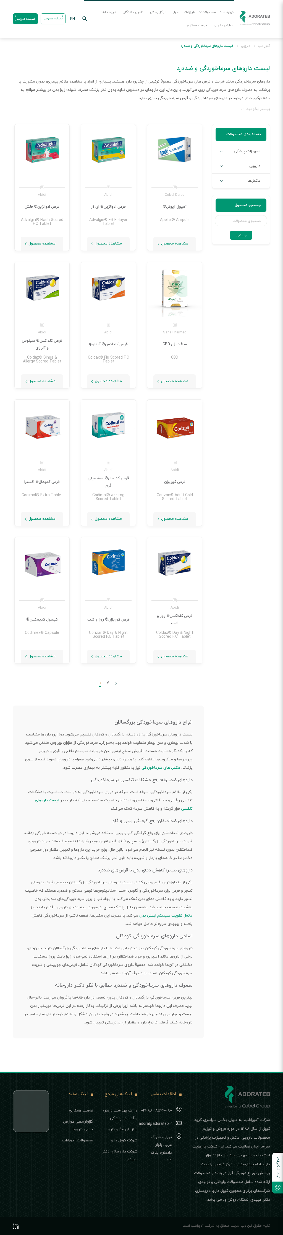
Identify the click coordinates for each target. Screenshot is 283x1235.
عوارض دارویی (224, 25)
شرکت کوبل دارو (124, 1140)
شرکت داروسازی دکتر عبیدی (119, 1155)
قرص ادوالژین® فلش (42, 206)
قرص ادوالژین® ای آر (108, 206)
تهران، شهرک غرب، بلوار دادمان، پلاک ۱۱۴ (161, 1148)
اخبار (176, 12)
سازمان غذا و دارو (122, 1129)
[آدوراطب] (255, 19)
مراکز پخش (158, 12)
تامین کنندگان (133, 12)
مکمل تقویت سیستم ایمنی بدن (166, 915)
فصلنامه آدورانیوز (25, 19)
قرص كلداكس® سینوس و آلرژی (42, 344)
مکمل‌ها (254, 180)
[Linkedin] (16, 1226)
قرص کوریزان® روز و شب (108, 619)
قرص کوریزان (174, 482)
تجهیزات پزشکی (247, 151)
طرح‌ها (190, 12)
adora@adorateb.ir (155, 1123)
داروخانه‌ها (108, 12)
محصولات (209, 12)
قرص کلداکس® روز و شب (174, 619)
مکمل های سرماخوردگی (161, 767)
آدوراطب (264, 46)
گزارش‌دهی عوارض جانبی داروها (78, 1125)
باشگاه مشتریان (53, 19)
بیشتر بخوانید (258, 109)
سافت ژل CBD (175, 344)
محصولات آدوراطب (77, 1140)
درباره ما (228, 12)
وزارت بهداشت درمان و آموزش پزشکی (120, 1114)
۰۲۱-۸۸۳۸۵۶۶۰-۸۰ (156, 1110)
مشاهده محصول (174, 243)
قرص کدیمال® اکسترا (42, 482)
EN (72, 19)
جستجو (241, 235)
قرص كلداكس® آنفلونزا (108, 344)
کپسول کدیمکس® (42, 619)
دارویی (245, 46)
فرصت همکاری (197, 25)
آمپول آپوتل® (175, 206)
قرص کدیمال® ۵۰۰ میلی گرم (108, 482)
